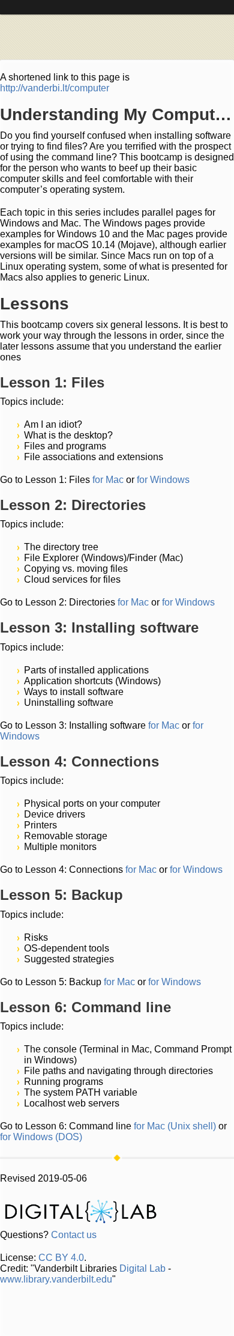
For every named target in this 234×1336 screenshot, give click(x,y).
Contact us (74, 1235)
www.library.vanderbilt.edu (56, 1279)
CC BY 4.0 (61, 1257)
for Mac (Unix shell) (175, 1126)
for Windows (163, 480)
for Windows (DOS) (41, 1137)
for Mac (108, 480)
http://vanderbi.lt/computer (54, 88)
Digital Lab (142, 1268)
